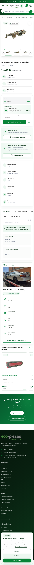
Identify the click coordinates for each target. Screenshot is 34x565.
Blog (2, 516)
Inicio (2, 466)
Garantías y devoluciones (7, 499)
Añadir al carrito (16, 122)
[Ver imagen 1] (8, 52)
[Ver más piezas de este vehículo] (17, 277)
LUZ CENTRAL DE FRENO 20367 (9, 375)
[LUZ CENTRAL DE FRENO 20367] (14, 363)
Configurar (17, 556)
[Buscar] (30, 11)
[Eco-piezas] (12, 6)
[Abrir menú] (3, 6)
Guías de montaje (5, 519)
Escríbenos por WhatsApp (18, 418)
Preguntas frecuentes (6, 496)
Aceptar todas (17, 560)
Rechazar (17, 551)
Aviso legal (4, 527)
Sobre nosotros (5, 480)
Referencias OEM (5, 485)
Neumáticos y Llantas (6, 471)
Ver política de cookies (21, 546)
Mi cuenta (4, 513)
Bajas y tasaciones (6, 477)
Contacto (3, 488)
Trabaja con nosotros (6, 510)
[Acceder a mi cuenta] (22, 6)
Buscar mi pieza (18, 413)
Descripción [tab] (6, 211)
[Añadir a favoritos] (29, 122)
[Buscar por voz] (3, 12)
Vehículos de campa (6, 474)
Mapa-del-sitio (5, 508)
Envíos (2, 505)
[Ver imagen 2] (17, 52)
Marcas (3, 482)
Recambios (4, 469)
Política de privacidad (6, 530)
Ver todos (29, 348)
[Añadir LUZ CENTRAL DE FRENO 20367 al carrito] (24, 387)
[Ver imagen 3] (25, 52)
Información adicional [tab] (20, 211)
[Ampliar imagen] (29, 23)
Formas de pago (5, 502)
